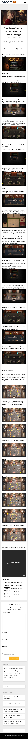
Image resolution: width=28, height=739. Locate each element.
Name (4, 632)
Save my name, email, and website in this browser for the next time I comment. (14, 653)
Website (5, 646)
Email (4, 639)
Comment (6, 613)
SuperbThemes (20, 735)
